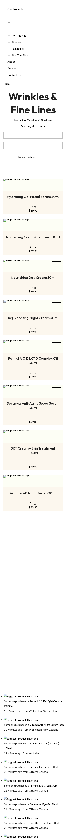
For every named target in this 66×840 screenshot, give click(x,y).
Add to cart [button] (33, 269)
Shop (24, 120)
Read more (33, 440)
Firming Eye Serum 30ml (44, 766)
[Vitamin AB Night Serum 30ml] (33, 476)
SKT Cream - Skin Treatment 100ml (33, 450)
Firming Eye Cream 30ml (44, 785)
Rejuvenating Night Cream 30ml (33, 318)
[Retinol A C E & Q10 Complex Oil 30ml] (33, 341)
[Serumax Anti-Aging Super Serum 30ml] (33, 386)
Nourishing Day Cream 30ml (33, 277)
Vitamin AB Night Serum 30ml (33, 493)
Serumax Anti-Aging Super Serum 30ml (33, 405)
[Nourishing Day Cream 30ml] (33, 261)
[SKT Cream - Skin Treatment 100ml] (33, 431)
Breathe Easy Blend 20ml (44, 822)
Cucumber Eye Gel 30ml (44, 804)
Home (17, 120)
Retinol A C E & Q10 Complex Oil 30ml (33, 360)
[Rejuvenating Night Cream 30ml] (33, 301)
